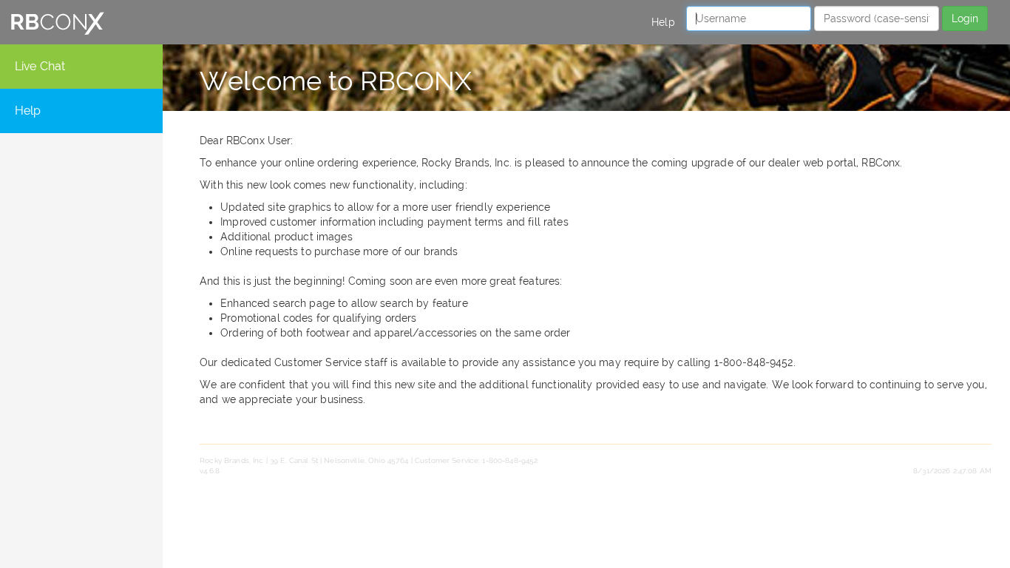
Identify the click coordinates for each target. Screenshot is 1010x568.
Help (663, 22)
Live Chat (40, 66)
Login (965, 18)
